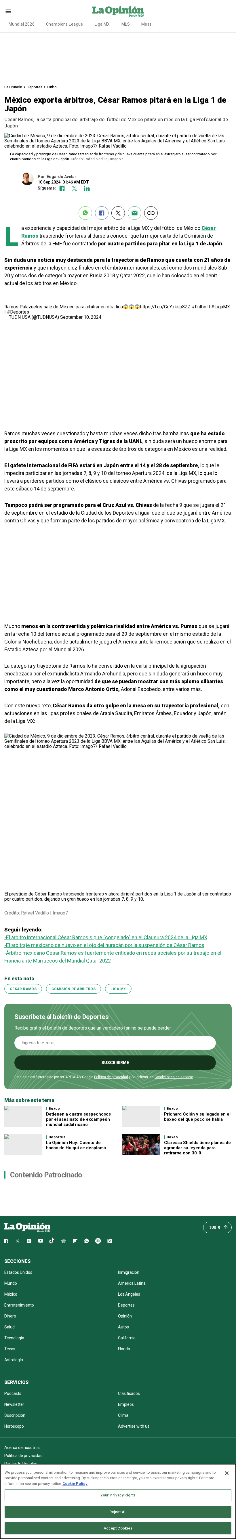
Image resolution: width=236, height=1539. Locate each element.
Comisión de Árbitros (74, 989)
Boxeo (54, 1108)
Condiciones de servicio (174, 1077)
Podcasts (12, 1393)
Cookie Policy (74, 1483)
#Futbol (200, 307)
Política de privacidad (111, 1077)
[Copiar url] (151, 213)
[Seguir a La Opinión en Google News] (63, 1241)
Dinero (10, 1316)
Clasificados (129, 1393)
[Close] (226, 1473)
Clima (123, 1415)
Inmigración (128, 1272)
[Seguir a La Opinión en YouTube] (40, 1241)
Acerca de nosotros (22, 1447)
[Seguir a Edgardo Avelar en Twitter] (74, 188)
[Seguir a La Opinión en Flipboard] (75, 1241)
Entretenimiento (19, 1305)
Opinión (125, 1316)
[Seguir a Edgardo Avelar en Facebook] (62, 188)
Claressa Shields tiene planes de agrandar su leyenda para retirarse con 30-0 (197, 1148)
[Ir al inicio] (27, 1227)
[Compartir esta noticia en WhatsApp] (85, 213)
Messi (147, 24)
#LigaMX (220, 307)
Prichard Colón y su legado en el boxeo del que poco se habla (197, 1117)
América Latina (132, 1283)
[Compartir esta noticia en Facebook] (102, 213)
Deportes (34, 87)
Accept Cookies (118, 1528)
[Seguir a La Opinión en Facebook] (6, 1241)
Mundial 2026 (22, 24)
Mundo (10, 1283)
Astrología (13, 1359)
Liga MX (102, 24)
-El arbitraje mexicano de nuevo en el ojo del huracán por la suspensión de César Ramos (104, 945)
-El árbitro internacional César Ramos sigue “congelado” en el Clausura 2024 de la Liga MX (105, 937)
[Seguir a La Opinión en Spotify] (98, 1241)
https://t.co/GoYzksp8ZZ (165, 307)
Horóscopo (14, 1426)
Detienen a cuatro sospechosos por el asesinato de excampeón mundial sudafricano (78, 1119)
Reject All (118, 1512)
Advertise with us (133, 1426)
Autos (123, 1327)
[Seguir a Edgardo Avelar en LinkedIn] (86, 188)
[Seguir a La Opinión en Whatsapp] (86, 1241)
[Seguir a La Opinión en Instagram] (29, 1241)
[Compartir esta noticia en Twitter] (118, 213)
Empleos (126, 1404)
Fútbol (52, 87)
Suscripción (14, 1415)
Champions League (64, 24)
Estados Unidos (18, 1272)
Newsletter (14, 1404)
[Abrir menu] (8, 11)
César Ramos (23, 989)
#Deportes (18, 312)
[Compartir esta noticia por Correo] (134, 213)
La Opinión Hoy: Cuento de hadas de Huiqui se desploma (76, 1145)
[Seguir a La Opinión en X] (17, 1241)
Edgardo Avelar (61, 176)
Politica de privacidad (23, 1455)
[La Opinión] (118, 11)
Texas (9, 1349)
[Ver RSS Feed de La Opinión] (109, 1241)
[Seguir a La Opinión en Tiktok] (52, 1241)
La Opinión (13, 87)
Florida (124, 1349)
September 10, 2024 (80, 317)
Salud (9, 1327)
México (10, 1294)
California (127, 1338)
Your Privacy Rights (118, 1495)
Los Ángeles (129, 1294)
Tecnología (14, 1338)
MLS (125, 24)
